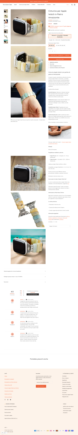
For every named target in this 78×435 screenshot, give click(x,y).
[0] (74, 4)
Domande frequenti (66, 382)
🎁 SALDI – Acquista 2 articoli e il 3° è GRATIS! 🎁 (39, 1)
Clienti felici (64, 390)
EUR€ (68, 4)
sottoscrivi (41, 386)
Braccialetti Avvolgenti (9, 379)
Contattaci (64, 376)
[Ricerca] (72, 4)
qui (68, 183)
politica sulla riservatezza (68, 406)
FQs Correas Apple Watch (67, 394)
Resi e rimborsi (65, 378)
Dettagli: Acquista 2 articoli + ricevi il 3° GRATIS (13, 276)
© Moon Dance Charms (9, 430)
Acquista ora (60, 59)
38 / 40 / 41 (51, 45)
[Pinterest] (10, 399)
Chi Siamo (49, 4)
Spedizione (64, 380)
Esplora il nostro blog (66, 386)
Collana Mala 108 (41, 4)
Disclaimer (65, 412)
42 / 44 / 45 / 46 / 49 (60, 45)
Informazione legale (67, 410)
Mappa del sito (65, 396)
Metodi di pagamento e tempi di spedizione (12, 271)
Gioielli (15, 4)
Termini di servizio (67, 408)
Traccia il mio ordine (66, 384)
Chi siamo (64, 392)
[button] (4, 433)
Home (6, 376)
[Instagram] (7, 399)
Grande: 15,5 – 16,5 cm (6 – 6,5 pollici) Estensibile (59, 40)
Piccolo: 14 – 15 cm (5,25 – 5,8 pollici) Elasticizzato (60, 36)
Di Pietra (33, 4)
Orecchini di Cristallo (9, 391)
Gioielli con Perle (8, 394)
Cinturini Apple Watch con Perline (12, 388)
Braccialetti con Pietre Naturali (11, 382)
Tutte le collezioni (8, 397)
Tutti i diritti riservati (9, 431)
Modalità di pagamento (67, 388)
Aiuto (54, 4)
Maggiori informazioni (53, 226)
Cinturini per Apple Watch (24, 4)
